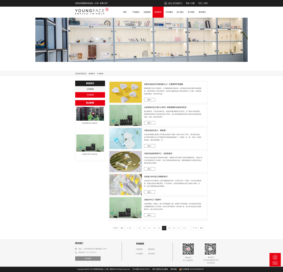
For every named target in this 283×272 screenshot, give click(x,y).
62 (154, 228)
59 (139, 228)
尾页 (201, 228)
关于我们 (191, 12)
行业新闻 (90, 95)
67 (179, 228)
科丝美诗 (151, 254)
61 (149, 228)
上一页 (129, 228)
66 (174, 228)
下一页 (195, 228)
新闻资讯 (158, 12)
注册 (193, 3)
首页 (125, 12)
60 (144, 228)
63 (159, 228)
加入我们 (180, 12)
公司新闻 (90, 89)
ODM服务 (169, 12)
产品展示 (136, 12)
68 (184, 228)
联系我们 (202, 12)
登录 (187, 3)
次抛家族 (147, 12)
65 (169, 228)
